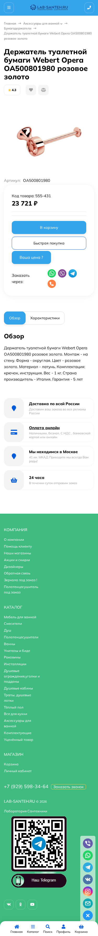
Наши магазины (17, 553)
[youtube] (32, 904)
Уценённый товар (18, 739)
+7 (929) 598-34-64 (26, 786)
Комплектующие (17, 733)
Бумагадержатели (17, 28)
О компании (14, 539)
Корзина (11, 764)
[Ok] (20, 904)
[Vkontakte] (9, 904)
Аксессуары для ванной (41, 23)
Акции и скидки (17, 560)
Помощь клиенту (18, 546)
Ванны (9, 644)
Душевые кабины (18, 688)
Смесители (13, 623)
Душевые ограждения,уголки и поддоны (22, 676)
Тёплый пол (14, 707)
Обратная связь (17, 573)
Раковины (12, 657)
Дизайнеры (13, 567)
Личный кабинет (18, 771)
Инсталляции (15, 664)
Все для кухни (15, 714)
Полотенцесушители (21, 637)
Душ (7, 630)
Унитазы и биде (17, 651)
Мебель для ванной (20, 617)
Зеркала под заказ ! (20, 580)
